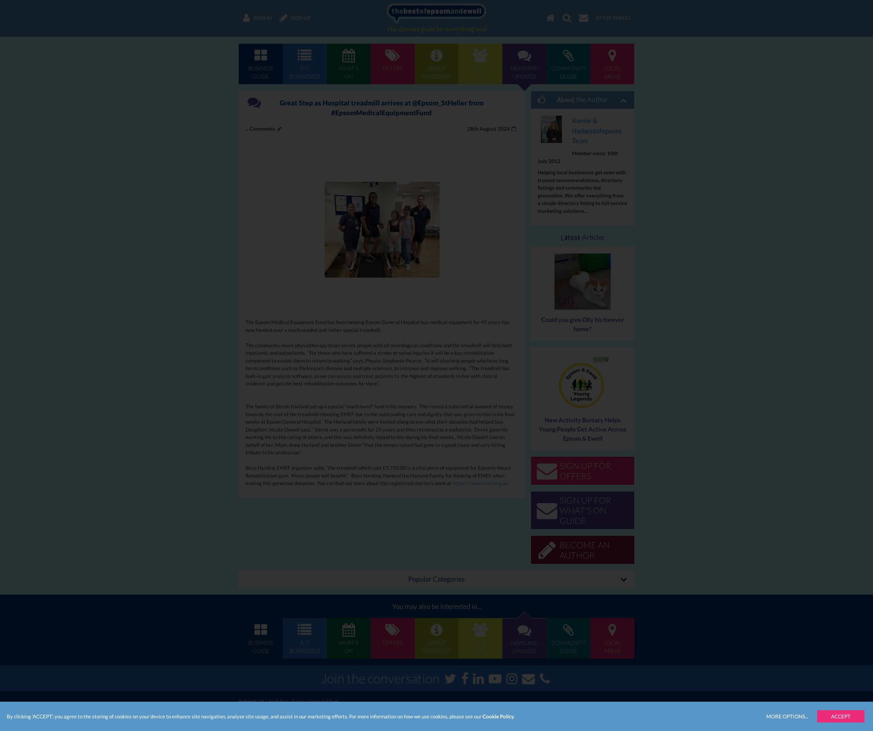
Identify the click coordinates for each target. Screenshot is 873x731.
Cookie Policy (498, 716)
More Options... (787, 716)
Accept (840, 716)
